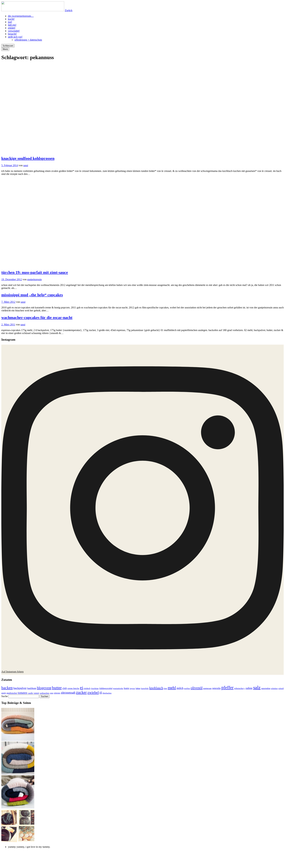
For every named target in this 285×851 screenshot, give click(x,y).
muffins (187, 688)
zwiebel (93, 692)
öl (100, 692)
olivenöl (197, 688)
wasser (36, 693)
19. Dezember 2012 (11, 279)
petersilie (216, 688)
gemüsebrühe (118, 688)
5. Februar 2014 (9, 165)
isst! (10, 21)
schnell (281, 688)
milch (180, 688)
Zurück (68, 10)
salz (257, 687)
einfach (87, 688)
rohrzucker (239, 688)
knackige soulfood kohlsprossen (27, 158)
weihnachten (44, 693)
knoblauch (156, 688)
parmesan (207, 688)
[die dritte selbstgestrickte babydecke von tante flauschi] (17, 807)
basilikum (31, 688)
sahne (249, 688)
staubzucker (11, 693)
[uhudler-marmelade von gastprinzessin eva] (17, 841)
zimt (51, 693)
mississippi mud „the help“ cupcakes (32, 295)
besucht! (12, 33)
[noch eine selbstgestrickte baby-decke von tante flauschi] (17, 773)
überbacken (107, 693)
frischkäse (95, 688)
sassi (25, 165)
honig (126, 688)
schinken (274, 688)
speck (3, 693)
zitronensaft (68, 692)
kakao (138, 688)
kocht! (11, 19)
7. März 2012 (8, 301)
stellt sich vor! (15, 36)
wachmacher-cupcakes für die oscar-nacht (36, 317)
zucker (81, 692)
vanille (30, 693)
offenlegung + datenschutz (28, 39)
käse (165, 688)
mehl (172, 687)
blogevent (44, 688)
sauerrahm (265, 688)
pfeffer (227, 687)
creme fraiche (73, 688)
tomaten (22, 692)
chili (64, 688)
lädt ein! (12, 24)
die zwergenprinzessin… (21, 16)
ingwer (132, 688)
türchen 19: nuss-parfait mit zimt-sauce (34, 272)
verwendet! (14, 30)
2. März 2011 (8, 324)
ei (81, 687)
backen (7, 688)
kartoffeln (145, 688)
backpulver (20, 688)
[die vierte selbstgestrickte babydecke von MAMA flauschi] (17, 740)
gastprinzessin (34, 279)
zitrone (57, 693)
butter (57, 687)
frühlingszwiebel (105, 688)
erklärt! (11, 27)
